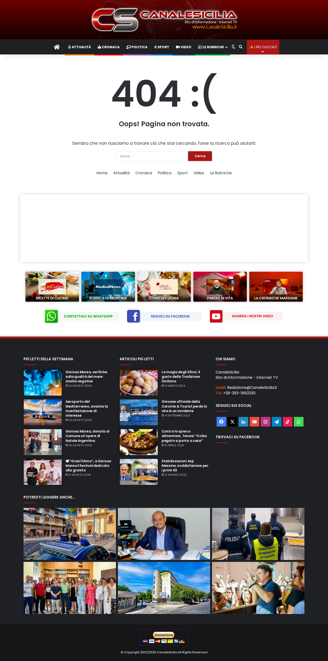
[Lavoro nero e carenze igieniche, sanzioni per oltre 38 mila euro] (258, 534)
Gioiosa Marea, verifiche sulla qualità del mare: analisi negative (86, 377)
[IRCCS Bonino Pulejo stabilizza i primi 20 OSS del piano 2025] (70, 588)
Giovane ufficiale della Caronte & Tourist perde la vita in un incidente (184, 406)
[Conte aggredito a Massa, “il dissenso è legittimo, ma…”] (258, 588)
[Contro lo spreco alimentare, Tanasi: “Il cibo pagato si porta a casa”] (139, 442)
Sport (163, 47)
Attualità (81, 47)
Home (102, 173)
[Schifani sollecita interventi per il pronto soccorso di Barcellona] (164, 588)
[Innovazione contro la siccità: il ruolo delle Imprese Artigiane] (164, 534)
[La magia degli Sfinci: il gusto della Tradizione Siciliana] (139, 383)
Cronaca (110, 47)
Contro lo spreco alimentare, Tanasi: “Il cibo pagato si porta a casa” (184, 436)
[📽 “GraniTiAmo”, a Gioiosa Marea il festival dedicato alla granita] (43, 472)
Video (185, 47)
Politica (139, 47)
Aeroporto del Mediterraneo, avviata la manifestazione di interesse (87, 408)
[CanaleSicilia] (164, 19)
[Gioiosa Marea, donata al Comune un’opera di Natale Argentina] (43, 442)
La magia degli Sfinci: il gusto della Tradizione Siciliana (181, 377)
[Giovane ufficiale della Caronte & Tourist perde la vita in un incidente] (139, 412)
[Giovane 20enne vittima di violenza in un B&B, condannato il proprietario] (70, 534)
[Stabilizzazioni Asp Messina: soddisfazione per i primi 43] (139, 472)
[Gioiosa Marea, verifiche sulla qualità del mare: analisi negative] (43, 383)
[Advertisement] (164, 228)
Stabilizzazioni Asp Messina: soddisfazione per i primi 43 (185, 466)
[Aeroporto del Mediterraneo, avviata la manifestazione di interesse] (43, 412)
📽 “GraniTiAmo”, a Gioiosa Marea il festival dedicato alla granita (88, 466)
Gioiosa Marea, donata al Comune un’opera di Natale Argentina (87, 436)
